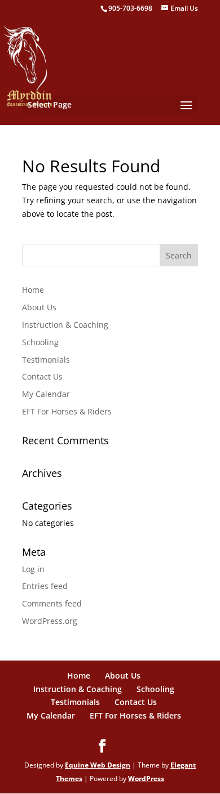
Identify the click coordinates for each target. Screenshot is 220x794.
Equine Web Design (97, 765)
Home (33, 289)
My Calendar (46, 394)
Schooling (40, 342)
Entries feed (45, 586)
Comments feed (52, 603)
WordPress (146, 778)
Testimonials (46, 359)
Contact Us (42, 376)
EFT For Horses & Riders (67, 411)
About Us (39, 307)
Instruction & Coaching (65, 324)
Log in (33, 569)
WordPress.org (49, 620)
